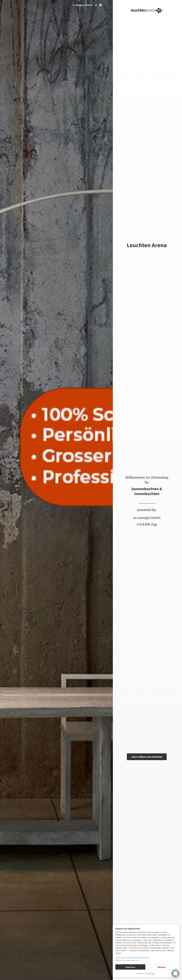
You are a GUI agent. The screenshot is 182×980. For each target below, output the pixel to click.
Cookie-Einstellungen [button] (146, 973)
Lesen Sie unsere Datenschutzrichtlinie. (132, 958)
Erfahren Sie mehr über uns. (127, 960)
